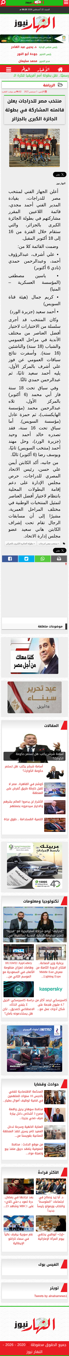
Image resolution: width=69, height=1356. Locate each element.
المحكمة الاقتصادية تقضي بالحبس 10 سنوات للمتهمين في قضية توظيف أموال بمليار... (23, 1096)
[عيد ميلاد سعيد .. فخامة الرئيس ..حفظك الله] (34, 657)
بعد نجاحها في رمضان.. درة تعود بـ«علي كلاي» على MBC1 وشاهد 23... (18, 1201)
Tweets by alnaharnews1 (50, 1296)
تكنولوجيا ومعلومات (41, 901)
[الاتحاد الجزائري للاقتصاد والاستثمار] (34, 698)
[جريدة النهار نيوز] (34, 866)
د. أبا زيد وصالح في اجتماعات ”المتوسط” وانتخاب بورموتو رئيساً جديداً (51, 1203)
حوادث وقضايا (46, 1084)
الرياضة (49, 85)
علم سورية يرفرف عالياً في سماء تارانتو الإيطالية (18, 1238)
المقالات (51, 725)
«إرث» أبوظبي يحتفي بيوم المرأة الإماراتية (51, 1236)
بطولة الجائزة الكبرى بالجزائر (19, 543)
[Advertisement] (39, 591)
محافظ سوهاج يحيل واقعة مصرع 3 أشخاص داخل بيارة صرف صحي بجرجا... (26, 1114)
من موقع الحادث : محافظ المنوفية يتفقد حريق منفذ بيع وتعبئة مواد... (24, 1149)
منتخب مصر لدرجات (48, 543)
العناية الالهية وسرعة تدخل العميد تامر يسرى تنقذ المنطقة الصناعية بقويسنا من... (23, 1132)
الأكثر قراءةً (48, 1172)
